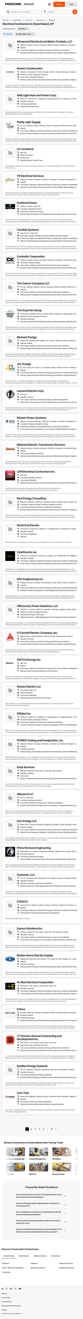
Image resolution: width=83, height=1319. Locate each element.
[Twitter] (11, 1289)
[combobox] (59, 12)
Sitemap (4, 1310)
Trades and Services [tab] (40, 1256)
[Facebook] (6, 1289)
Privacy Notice (6, 1297)
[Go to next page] (56, 1129)
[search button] (74, 11)
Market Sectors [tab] (24, 1256)
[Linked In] (2, 1289)
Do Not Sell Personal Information (11, 1306)
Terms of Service (7, 1301)
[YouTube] (20, 1289)
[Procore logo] (13, 4)
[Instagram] (15, 1289)
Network (29, 4)
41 (52, 1129)
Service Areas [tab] (55, 1256)
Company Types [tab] (8, 1256)
